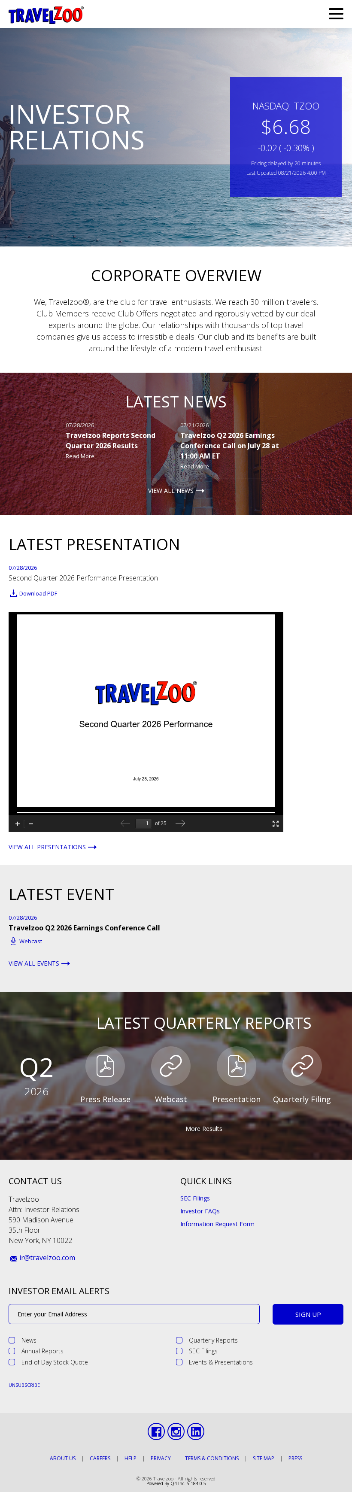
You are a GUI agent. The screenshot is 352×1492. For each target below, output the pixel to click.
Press (295, 1458)
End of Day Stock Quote (54, 1362)
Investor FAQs (200, 1211)
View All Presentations (47, 847)
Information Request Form (217, 1224)
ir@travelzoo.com (47, 1257)
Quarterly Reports (213, 1340)
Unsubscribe (24, 1385)
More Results (203, 1128)
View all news (171, 491)
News (28, 1340)
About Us (63, 1458)
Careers (100, 1458)
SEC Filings (195, 1198)
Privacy (161, 1458)
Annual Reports (42, 1351)
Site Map (263, 1458)
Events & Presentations (221, 1362)
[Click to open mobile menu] (336, 15)
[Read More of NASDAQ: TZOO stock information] (286, 137)
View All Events (34, 963)
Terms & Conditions (212, 1458)
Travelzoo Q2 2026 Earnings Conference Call (84, 928)
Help (130, 1458)
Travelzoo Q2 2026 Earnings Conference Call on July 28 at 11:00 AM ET (229, 446)
